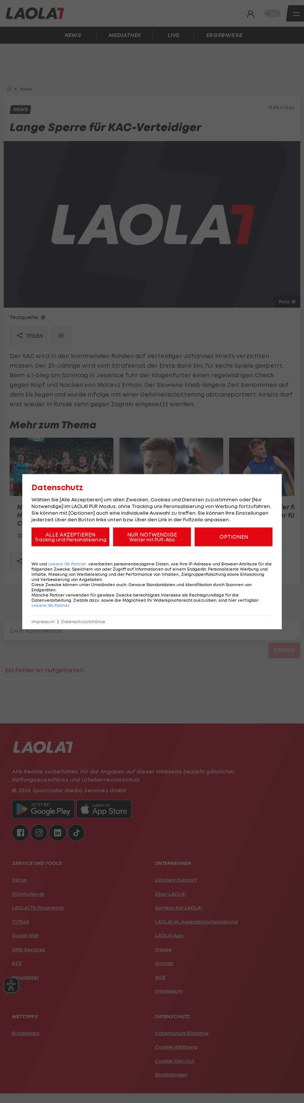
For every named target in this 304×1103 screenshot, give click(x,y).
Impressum (43, 621)
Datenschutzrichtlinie (83, 621)
